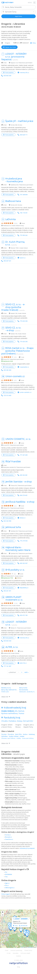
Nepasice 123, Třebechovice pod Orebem (21, 62)
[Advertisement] (18, 98)
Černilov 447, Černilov (16, 205)
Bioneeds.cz (8, 837)
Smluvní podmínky (16, 950)
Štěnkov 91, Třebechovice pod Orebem (21, 628)
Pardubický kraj (12, 717)
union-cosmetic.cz (25, 392)
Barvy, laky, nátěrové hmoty (9, 690)
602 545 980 (7, 521)
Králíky (19, 738)
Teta (6, 876)
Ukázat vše (4, 697)
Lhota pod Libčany (28, 738)
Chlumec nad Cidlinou (8, 738)
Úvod (6, 950)
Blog (18, 967)
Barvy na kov (23, 688)
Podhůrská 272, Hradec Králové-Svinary (13, 225)
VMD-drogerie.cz (9, 888)
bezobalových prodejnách (27, 848)
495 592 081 (24, 475)
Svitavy (19, 721)
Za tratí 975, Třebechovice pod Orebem (13, 445)
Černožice (11, 734)
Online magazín (5, 894)
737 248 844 (24, 194)
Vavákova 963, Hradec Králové (11, 653)
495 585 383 (7, 370)
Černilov (4, 734)
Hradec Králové (7, 711)
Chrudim (4, 721)
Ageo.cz (7, 883)
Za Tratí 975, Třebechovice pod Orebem (13, 382)
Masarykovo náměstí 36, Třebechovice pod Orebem (16, 467)
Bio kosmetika (23, 690)
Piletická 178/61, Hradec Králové (19, 248)
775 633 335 (24, 321)
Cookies (18, 956)
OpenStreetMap (30, 947)
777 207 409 (24, 455)
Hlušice (25, 734)
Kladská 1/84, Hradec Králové (18, 313)
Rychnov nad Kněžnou (9, 713)
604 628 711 (24, 135)
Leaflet (22, 947)
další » (26, 672)
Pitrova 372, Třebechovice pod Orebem (13, 359)
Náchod (21, 711)
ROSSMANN (8, 874)
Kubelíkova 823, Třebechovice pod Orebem (22, 185)
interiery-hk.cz (24, 72)
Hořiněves (4, 736)
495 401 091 (7, 591)
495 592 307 (24, 563)
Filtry (34, 43)
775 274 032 (24, 541)
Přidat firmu (28, 950)
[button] (21, 930)
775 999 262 (24, 235)
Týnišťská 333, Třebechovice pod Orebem (21, 531)
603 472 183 (24, 615)
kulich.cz (22, 258)
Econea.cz (8, 835)
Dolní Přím (18, 734)
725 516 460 (7, 395)
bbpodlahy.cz (24, 588)
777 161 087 (7, 666)
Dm (6, 872)
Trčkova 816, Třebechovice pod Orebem (21, 485)
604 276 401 (24, 495)
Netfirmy (9, 3)
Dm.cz (7, 885)
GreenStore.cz (9, 839)
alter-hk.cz (23, 663)
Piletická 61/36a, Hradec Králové (11, 605)
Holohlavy (32, 734)
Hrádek (22, 736)
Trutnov (21, 713)
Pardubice (12, 721)
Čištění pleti (5, 692)
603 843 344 (7, 75)
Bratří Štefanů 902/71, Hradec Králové (13, 576)
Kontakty (15, 953)
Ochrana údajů (25, 953)
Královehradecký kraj (15, 707)
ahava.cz (22, 518)
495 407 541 (7, 261)
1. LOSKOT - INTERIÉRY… (21, 919)
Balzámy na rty (6, 688)
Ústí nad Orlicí (28, 721)
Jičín (16, 711)
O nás (9, 953)
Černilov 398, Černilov (16, 125)
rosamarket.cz (24, 367)
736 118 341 (24, 213)
